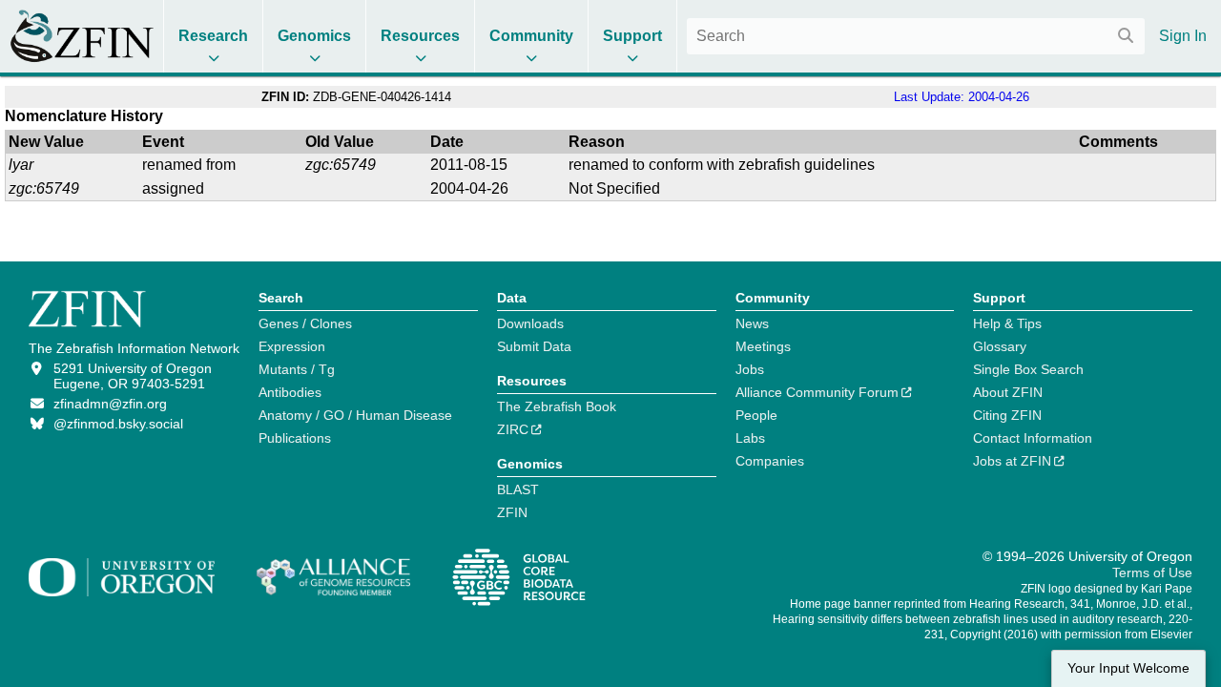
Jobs (749, 369)
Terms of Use (1152, 572)
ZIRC (512, 429)
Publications (295, 438)
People (756, 415)
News (752, 323)
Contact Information (1032, 438)
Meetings (763, 346)
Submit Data (534, 346)
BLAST (518, 489)
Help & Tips (1007, 323)
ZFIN (512, 512)
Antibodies (290, 392)
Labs (750, 438)
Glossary (999, 346)
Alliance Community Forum (817, 392)
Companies (769, 460)
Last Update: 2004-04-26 (961, 97)
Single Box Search (1028, 369)
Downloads (530, 323)
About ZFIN (1008, 392)
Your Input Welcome (1128, 668)
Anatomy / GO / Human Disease (355, 415)
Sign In (1183, 36)
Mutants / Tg (297, 369)
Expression (292, 346)
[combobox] (916, 36)
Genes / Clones (305, 323)
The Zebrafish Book (556, 406)
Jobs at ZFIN (1012, 460)
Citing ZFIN (1007, 415)
